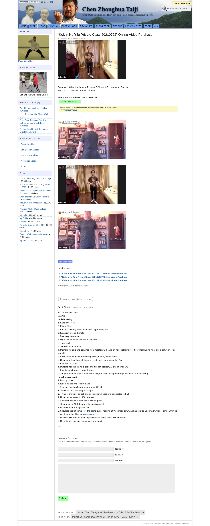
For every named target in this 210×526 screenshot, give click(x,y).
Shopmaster (66, 38)
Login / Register (182, 3)
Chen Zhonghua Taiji (110, 9)
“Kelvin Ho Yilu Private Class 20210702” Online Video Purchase (94, 277)
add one (88, 299)
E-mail (119, 454)
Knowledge (102, 26)
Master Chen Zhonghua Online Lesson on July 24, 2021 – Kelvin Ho (105, 517)
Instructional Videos (30, 155)
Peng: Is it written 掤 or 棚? (32, 225)
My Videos (24, 240)
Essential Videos (28, 144)
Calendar (23, 215)
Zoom (148, 26)
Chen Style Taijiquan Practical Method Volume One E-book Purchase (33, 123)
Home (23, 26)
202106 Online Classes (79, 285)
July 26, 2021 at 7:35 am (82, 307)
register (68, 110)
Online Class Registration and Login (35, 178)
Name (119, 449)
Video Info (24, 231)
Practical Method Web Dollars (33, 209)
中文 (156, 26)
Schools (45, 2)
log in (75, 110)
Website (119, 460)
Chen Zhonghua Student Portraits (34, 197)
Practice (24, 2)
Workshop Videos (29, 161)
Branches (86, 26)
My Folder (24, 218)
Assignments (133, 26)
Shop (33, 26)
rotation (90, 414)
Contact (34, 2)
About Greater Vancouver (31, 203)
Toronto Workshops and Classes (34, 234)
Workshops (69, 26)
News (42, 26)
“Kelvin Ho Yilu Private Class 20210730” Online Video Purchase (94, 280)
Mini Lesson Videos (29, 149)
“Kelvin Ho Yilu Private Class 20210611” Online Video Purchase (94, 273)
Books (23, 166)
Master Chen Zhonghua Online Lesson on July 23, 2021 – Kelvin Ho (110, 512)
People (117, 26)
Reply (61, 426)
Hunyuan (54, 26)
